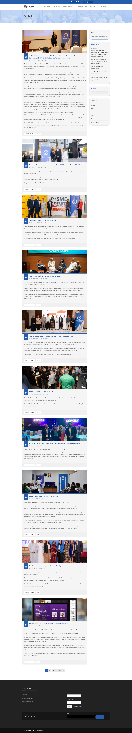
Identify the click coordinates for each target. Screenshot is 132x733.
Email (68, 693)
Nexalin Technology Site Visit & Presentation (43, 496)
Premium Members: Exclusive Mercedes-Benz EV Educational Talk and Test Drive (56, 165)
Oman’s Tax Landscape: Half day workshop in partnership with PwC (51, 336)
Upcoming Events (28, 698)
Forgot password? (77, 706)
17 (60, 670)
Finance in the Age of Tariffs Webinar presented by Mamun (48, 623)
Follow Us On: (28, 714)
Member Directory (28, 701)
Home (25, 694)
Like (39, 133)
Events (45, 60)
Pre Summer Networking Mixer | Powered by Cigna (46, 566)
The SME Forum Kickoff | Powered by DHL (43, 220)
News (92, 119)
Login (84, 2)
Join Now (90, 2)
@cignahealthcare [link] (46, 583)
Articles (93, 105)
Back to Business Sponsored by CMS (41, 392)
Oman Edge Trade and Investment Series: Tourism (45, 276)
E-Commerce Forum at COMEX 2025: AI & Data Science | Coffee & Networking (54, 443)
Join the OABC (27, 705)
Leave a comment (30, 133)
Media (92, 115)
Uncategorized (95, 122)
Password (70, 699)
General (93, 112)
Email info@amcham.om (47, 1)
